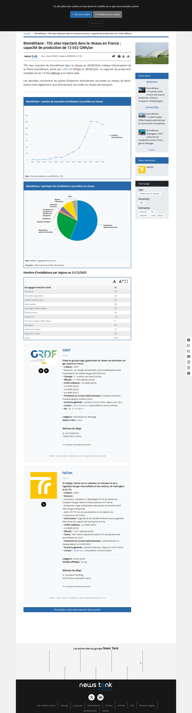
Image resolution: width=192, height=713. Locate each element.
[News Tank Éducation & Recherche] (64, 656)
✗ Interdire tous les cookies (107, 14)
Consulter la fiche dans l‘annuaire (77, 445)
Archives (121, 705)
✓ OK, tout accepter (81, 14)
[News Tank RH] (158, 656)
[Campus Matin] (80, 672)
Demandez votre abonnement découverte (77, 609)
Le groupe (77, 705)
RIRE (141, 203)
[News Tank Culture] (33, 656)
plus (152, 149)
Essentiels (143, 212)
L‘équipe (64, 705)
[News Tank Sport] (33, 664)
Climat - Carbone (157, 216)
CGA (132, 705)
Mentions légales (147, 705)
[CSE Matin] (111, 672)
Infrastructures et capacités (149, 194)
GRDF (65, 69)
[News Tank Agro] (96, 664)
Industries (143, 216)
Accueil (26, 33)
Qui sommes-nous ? (46, 705)
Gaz (152, 212)
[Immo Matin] (49, 672)
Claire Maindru (80, 405)
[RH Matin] (158, 664)
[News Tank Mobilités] (127, 656)
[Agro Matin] (142, 672)
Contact (108, 705)
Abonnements (93, 705)
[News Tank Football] (64, 664)
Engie (79, 420)
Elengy (84, 561)
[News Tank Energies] (96, 687)
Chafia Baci (78, 550)
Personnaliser (96, 24)
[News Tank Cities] (96, 656)
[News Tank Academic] (127, 664)
